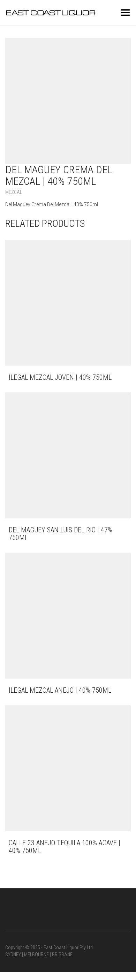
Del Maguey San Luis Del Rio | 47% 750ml (60, 534)
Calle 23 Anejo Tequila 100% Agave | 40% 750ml (64, 847)
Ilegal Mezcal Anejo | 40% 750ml (60, 690)
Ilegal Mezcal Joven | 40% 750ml (60, 377)
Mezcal (13, 192)
